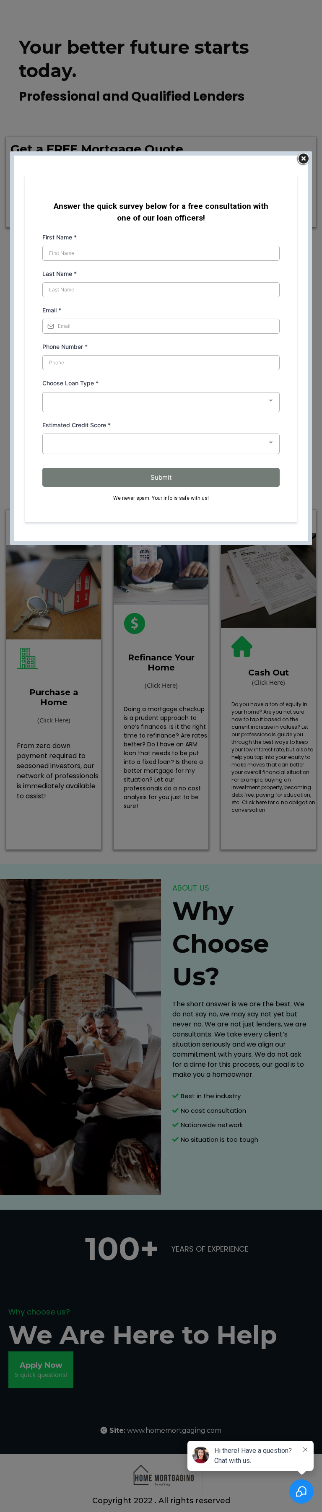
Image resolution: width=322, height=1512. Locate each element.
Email (51, 310)
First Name (59, 237)
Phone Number (65, 346)
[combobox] (161, 402)
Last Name (59, 273)
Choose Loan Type (70, 383)
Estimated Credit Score (76, 425)
